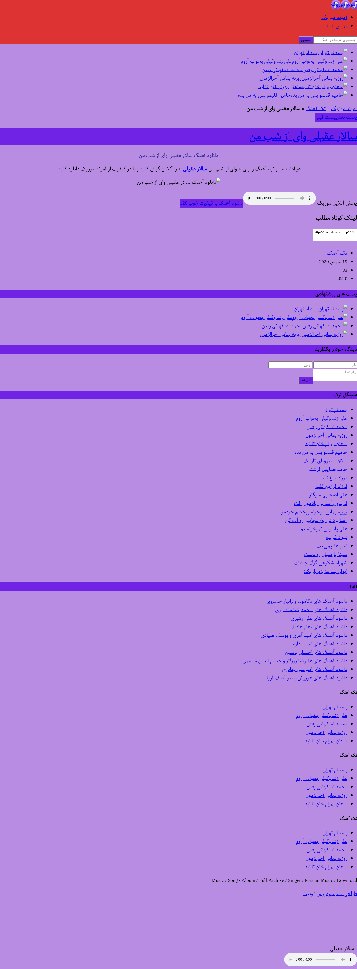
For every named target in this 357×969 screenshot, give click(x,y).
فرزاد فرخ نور (335, 478)
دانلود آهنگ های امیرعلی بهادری (314, 669)
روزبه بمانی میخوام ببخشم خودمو (314, 512)
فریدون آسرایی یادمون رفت (320, 503)
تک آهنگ (316, 109)
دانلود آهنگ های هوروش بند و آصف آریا (307, 678)
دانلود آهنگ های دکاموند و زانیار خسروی (306, 601)
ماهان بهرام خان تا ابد (326, 444)
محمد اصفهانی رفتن (326, 427)
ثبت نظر (305, 380)
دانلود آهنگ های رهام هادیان (318, 627)
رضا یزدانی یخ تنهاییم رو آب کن (316, 520)
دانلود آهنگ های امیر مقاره (320, 644)
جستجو (306, 40)
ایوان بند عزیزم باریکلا (325, 571)
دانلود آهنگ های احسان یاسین (316, 652)
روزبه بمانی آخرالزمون (326, 435)
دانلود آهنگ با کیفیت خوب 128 (211, 203)
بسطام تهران (335, 410)
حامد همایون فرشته (327, 469)
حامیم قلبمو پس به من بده (321, 452)
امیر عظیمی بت (331, 546)
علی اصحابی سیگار (328, 495)
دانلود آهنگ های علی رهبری (319, 618)
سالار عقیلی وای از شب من (303, 136)
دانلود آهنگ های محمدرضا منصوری (311, 610)
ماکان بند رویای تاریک (325, 461)
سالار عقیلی (195, 169)
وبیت (308, 894)
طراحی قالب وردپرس (337, 894)
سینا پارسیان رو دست (325, 554)
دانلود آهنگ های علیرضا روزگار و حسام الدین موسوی (295, 661)
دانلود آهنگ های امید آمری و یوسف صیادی (304, 635)
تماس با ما (337, 26)
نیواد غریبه (336, 537)
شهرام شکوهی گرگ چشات (320, 563)
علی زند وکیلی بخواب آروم (321, 418)
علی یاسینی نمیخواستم (323, 529)
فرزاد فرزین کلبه (331, 486)
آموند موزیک (334, 17)
